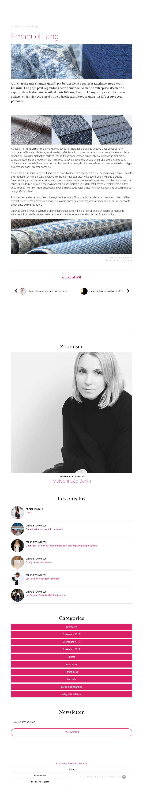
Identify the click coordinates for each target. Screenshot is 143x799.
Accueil (15, 26)
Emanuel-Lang (124, 260)
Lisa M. (29, 512)
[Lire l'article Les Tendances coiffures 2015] (131, 291)
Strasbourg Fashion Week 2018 (71, 763)
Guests (71, 657)
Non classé (71, 664)
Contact (72, 769)
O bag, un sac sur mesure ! (39, 562)
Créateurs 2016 (71, 642)
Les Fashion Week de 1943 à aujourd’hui (46, 595)
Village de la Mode (71, 694)
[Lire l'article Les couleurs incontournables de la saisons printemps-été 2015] (70, 291)
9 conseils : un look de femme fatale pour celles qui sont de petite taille (61, 545)
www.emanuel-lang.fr (121, 258)
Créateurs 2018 (34, 509)
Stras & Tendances (36, 526)
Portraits (71, 679)
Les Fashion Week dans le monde (42, 578)
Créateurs (71, 627)
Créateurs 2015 (71, 634)
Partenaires (71, 671)
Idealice (124, 777)
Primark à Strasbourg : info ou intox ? (44, 529)
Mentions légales (40, 782)
